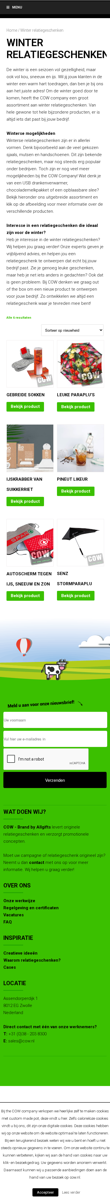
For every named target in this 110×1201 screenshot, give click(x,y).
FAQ (7, 922)
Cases (9, 967)
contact (36, 862)
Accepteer (45, 1192)
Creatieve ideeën (20, 953)
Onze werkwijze (19, 900)
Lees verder (71, 1192)
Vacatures (13, 914)
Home (11, 30)
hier (64, 1118)
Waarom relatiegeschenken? (32, 960)
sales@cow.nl (21, 1041)
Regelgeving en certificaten (31, 907)
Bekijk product (25, 406)
